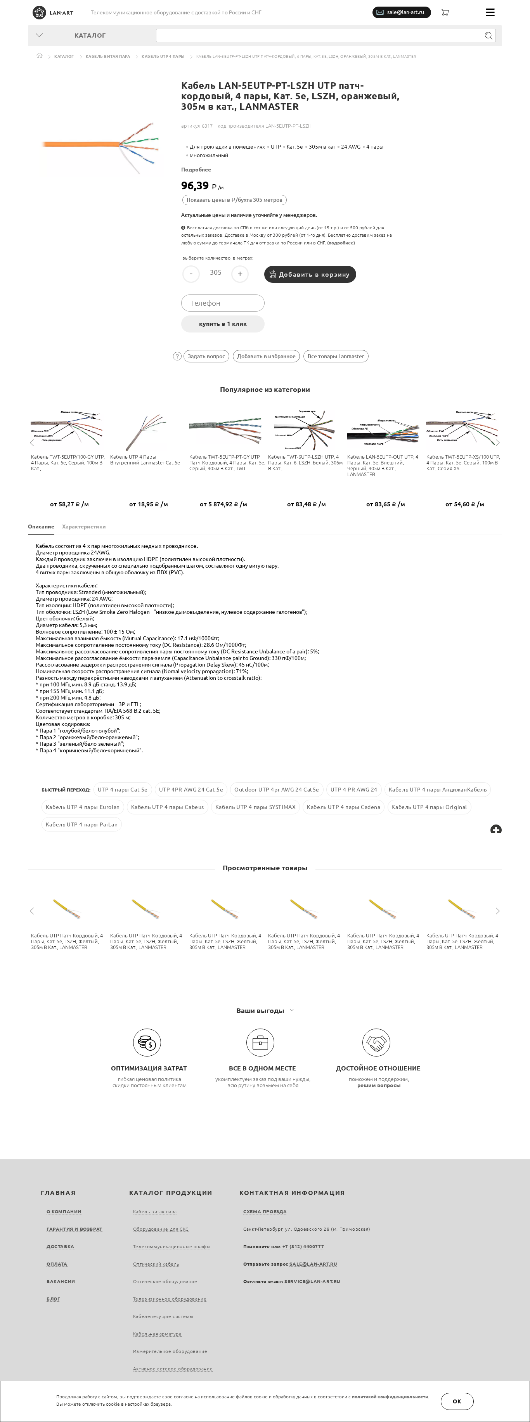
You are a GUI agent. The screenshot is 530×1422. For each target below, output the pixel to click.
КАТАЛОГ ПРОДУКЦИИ (171, 1192)
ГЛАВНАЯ (58, 1192)
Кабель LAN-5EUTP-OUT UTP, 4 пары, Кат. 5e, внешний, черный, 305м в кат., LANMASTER (382, 465)
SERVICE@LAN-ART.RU (312, 1281)
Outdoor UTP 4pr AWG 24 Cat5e (276, 789)
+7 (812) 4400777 (303, 1246)
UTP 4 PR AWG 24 (354, 789)
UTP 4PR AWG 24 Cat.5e (191, 789)
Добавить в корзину (314, 274)
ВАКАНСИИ (61, 1281)
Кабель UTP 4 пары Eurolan (83, 807)
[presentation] (33, 443)
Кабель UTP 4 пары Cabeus (167, 807)
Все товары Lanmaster (336, 356)
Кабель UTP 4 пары (163, 56)
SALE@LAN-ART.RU (313, 1263)
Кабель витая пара (108, 56)
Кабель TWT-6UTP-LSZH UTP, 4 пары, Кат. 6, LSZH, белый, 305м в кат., (305, 462)
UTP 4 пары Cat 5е (123, 789)
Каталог (64, 56)
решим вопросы (379, 1085)
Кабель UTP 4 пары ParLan (82, 824)
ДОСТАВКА (60, 1246)
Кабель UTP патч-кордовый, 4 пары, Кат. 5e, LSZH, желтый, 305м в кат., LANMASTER (67, 941)
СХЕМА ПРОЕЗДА (265, 1211)
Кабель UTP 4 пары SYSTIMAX (255, 807)
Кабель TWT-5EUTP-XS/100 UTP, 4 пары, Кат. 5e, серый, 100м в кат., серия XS (463, 462)
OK (457, 1401)
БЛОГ (53, 1298)
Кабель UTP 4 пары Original (429, 807)
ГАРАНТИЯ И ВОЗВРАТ (74, 1228)
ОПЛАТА (57, 1263)
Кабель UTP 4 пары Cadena (343, 807)
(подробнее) (341, 242)
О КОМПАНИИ (64, 1211)
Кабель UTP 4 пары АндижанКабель (438, 789)
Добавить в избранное (266, 356)
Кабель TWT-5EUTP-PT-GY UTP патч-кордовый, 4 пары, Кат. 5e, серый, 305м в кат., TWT (227, 462)
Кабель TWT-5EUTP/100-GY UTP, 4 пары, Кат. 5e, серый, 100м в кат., (68, 462)
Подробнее (196, 169)
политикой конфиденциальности (390, 1396)
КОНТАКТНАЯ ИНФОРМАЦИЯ (292, 1192)
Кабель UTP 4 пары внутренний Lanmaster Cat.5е (145, 459)
